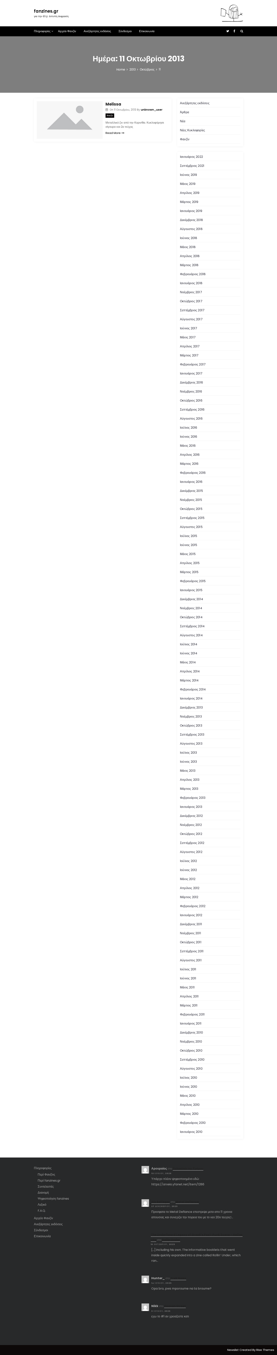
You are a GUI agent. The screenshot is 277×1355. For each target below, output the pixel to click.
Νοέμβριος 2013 (191, 716)
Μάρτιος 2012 (189, 897)
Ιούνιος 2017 (188, 328)
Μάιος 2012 (187, 879)
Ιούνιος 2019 (188, 175)
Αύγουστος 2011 (191, 960)
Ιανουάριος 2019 (191, 211)
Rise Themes (265, 1350)
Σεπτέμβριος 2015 (192, 518)
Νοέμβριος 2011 (190, 933)
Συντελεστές (46, 1186)
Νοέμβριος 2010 (191, 1041)
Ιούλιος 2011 (188, 969)
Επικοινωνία (147, 31)
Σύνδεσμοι (125, 31)
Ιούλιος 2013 (188, 752)
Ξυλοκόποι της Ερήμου (188, 1168)
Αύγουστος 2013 (191, 743)
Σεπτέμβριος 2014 (192, 626)
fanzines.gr (46, 11)
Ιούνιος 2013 (188, 762)
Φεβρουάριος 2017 (193, 364)
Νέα (182, 121)
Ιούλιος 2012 (188, 861)
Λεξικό (42, 1204)
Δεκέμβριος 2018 (191, 220)
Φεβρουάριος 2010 (193, 1123)
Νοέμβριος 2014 (191, 608)
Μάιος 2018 (188, 247)
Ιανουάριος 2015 (191, 590)
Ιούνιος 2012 (188, 870)
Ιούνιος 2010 (188, 1087)
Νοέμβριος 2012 (191, 825)
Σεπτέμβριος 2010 (192, 1059)
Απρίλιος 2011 (189, 996)
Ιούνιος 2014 (188, 653)
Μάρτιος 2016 (189, 464)
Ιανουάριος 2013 (191, 807)
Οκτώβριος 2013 (191, 725)
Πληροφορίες (42, 31)
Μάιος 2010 (188, 1096)
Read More (113, 133)
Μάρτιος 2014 (189, 680)
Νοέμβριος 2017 (191, 292)
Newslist (233, 1350)
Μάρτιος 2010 (189, 1114)
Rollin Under (171, 1240)
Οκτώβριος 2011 (190, 942)
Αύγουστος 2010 (191, 1068)
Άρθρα (184, 112)
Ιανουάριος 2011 (190, 1023)
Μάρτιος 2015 (189, 572)
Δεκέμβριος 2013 (191, 707)
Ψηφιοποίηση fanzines (53, 1198)
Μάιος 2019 (187, 184)
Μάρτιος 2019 (189, 202)
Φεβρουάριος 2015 (193, 581)
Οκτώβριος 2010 (191, 1050)
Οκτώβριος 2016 (191, 400)
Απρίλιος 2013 (190, 780)
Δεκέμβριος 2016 (191, 382)
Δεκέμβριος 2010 (191, 1032)
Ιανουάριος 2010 (191, 1132)
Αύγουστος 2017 (191, 319)
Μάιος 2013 (187, 771)
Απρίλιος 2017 (190, 346)
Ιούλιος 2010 (188, 1077)
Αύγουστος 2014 (191, 635)
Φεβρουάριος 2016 (193, 473)
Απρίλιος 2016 (190, 455)
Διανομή (43, 1192)
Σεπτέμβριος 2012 (192, 843)
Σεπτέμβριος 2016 (192, 409)
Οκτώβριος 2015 (191, 509)
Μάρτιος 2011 (188, 1005)
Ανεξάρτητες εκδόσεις (97, 31)
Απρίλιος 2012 (190, 888)
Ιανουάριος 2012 (191, 915)
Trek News (178, 1278)
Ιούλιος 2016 (188, 427)
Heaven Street (175, 1306)
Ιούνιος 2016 (188, 436)
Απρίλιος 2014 (190, 671)
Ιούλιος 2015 (188, 536)
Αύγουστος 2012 (191, 852)
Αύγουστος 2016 (191, 418)
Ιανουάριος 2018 (191, 283)
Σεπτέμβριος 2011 (192, 951)
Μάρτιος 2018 (189, 265)
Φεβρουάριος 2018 (193, 274)
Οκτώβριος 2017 (191, 301)
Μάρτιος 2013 (189, 789)
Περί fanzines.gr (49, 1180)
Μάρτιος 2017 (189, 355)
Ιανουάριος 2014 (191, 698)
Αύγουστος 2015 (191, 527)
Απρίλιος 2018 (190, 256)
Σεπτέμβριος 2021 (192, 166)
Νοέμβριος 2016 (191, 391)
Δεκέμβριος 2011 (191, 924)
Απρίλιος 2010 (190, 1105)
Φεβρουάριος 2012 (192, 906)
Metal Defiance (187, 1202)
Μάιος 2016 (188, 446)
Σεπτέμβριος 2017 (192, 310)
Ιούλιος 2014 (188, 644)
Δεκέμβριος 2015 (191, 491)
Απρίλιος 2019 (190, 193)
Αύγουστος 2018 (191, 229)
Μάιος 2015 (188, 554)
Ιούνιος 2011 (188, 978)
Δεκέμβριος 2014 (191, 599)
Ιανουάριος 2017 (191, 373)
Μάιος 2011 (187, 987)
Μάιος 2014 (188, 662)
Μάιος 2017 (188, 337)
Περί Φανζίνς (46, 1174)
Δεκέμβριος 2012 (191, 816)
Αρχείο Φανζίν (67, 31)
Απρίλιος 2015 (190, 563)
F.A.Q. (42, 1210)
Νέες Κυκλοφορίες (192, 130)
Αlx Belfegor (160, 1202)
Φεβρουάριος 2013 (192, 798)
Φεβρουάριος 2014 (193, 689)
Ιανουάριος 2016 (191, 482)
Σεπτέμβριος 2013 (192, 734)
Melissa (113, 104)
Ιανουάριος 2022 (191, 157)
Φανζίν (110, 115)
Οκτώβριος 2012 (191, 834)
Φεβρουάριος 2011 (192, 1014)
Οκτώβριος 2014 (191, 617)
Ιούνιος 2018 (188, 238)
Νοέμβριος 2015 (191, 500)
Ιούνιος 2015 (188, 545)
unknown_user (151, 110)
